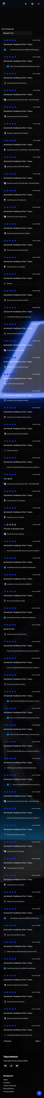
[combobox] (26, 4)
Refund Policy (8, 1089)
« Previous (7, 1041)
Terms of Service (9, 1086)
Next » (38, 1041)
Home (5, 1080)
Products (6, 1083)
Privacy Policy (8, 1092)
